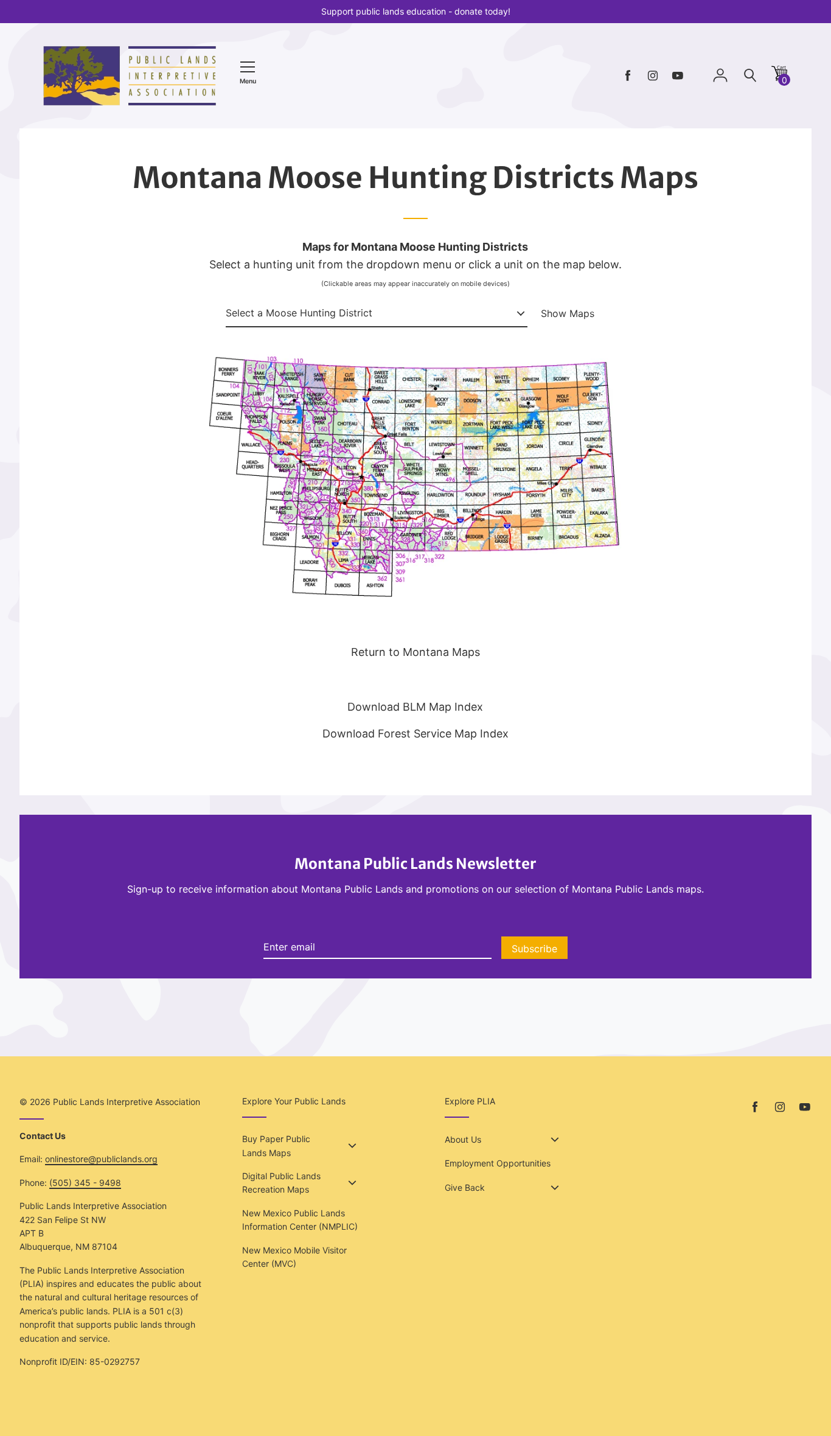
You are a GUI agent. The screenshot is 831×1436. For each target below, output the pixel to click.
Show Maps (567, 313)
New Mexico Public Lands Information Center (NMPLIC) (300, 1220)
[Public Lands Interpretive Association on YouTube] (677, 76)
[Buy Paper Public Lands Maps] (352, 1146)
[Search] (750, 75)
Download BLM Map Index (415, 706)
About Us (463, 1139)
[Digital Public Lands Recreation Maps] (352, 1183)
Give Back (465, 1187)
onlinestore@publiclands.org (101, 1159)
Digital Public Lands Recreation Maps (281, 1182)
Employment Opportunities (498, 1163)
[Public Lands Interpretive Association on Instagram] (652, 76)
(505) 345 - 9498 (85, 1182)
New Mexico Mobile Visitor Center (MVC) (294, 1257)
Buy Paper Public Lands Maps (276, 1145)
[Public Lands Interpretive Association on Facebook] (628, 76)
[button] (779, 78)
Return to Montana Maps (415, 652)
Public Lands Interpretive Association (126, 1101)
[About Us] (555, 1140)
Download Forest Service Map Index (415, 733)
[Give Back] (555, 1188)
